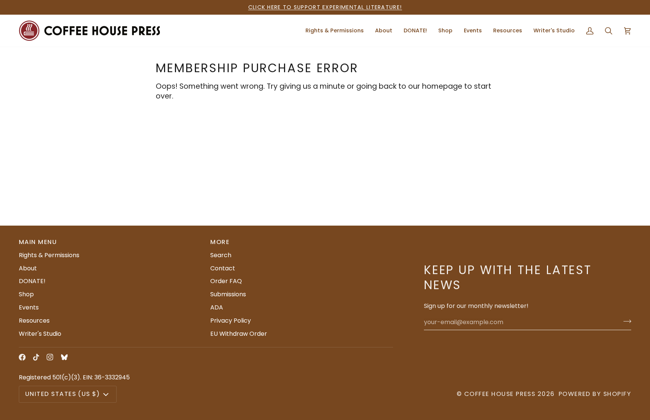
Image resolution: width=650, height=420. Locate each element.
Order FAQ (226, 281)
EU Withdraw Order (238, 333)
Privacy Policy (230, 320)
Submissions (228, 294)
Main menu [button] (38, 242)
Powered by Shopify (595, 394)
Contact (222, 268)
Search (220, 255)
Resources (34, 320)
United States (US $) (62, 394)
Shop (26, 294)
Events (29, 307)
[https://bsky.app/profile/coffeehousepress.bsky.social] (64, 357)
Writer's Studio (40, 333)
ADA (216, 307)
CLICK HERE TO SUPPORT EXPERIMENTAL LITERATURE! (325, 7)
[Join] (625, 321)
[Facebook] (22, 357)
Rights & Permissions (49, 255)
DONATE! (32, 281)
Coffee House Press (499, 394)
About (28, 268)
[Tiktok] (36, 357)
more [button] (219, 242)
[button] (383, 31)
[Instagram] (50, 357)
